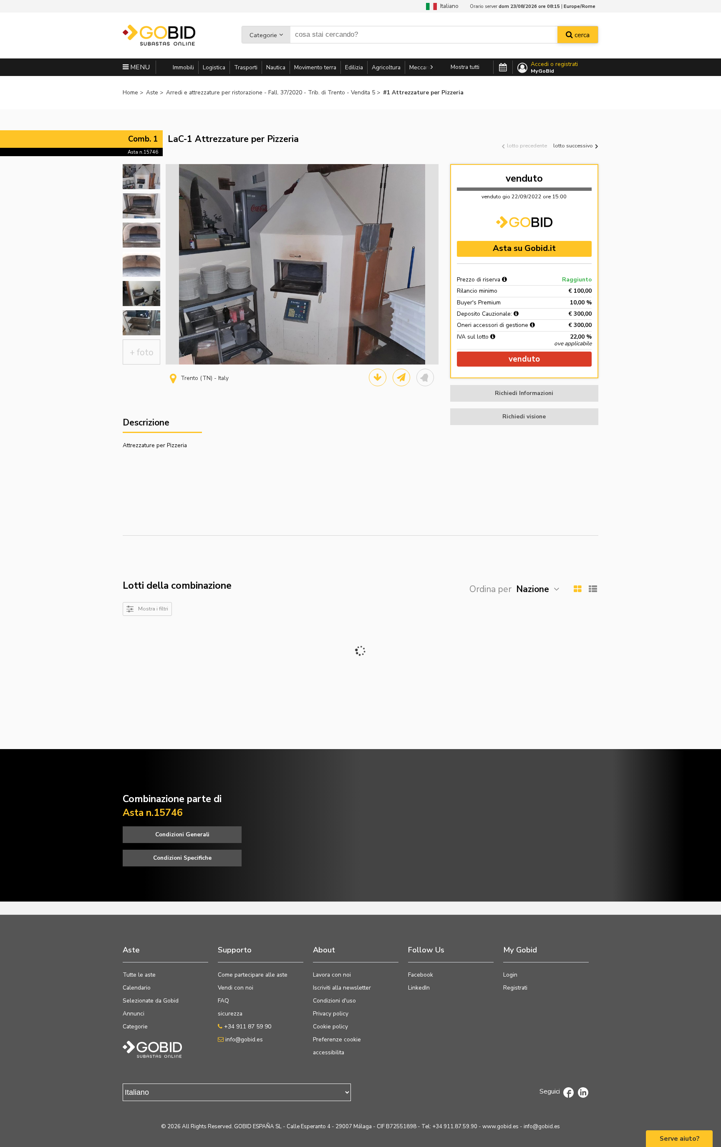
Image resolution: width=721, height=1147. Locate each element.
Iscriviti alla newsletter (342, 988)
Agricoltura (386, 67)
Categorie (263, 35)
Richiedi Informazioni (524, 393)
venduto (524, 178)
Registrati (515, 988)
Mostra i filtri (153, 608)
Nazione (532, 589)
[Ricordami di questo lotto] (425, 377)
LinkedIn (419, 988)
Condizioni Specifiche (182, 858)
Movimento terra (315, 67)
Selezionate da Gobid (151, 1001)
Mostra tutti (465, 67)
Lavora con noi (332, 975)
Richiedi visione (524, 416)
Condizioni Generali (182, 834)
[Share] (401, 377)
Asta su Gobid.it (524, 248)
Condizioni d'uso (334, 1001)
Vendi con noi (235, 988)
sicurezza (230, 1014)
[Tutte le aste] (503, 67)
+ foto (142, 352)
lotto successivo (573, 145)
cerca (581, 35)
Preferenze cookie (337, 1039)
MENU (139, 67)
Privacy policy (330, 1014)
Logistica (214, 67)
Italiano (448, 6)
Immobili (183, 67)
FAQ (223, 1001)
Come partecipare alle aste (252, 975)
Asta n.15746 (143, 152)
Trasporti (245, 67)
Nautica (275, 67)
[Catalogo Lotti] (377, 377)
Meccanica (422, 67)
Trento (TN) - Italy (205, 378)
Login (510, 975)
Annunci (133, 1014)
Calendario (137, 988)
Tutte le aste (139, 975)
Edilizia (354, 67)
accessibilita (328, 1052)
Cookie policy (330, 1027)
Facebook (420, 975)
